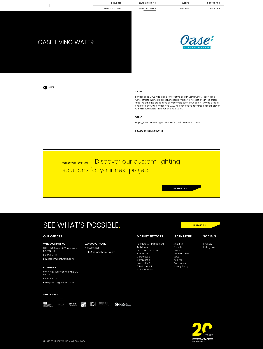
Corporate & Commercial (144, 258)
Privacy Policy (181, 266)
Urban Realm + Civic (148, 250)
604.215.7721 (51, 254)
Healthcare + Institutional (150, 243)
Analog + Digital (78, 341)
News (176, 256)
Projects (178, 247)
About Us (178, 243)
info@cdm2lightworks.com (59, 258)
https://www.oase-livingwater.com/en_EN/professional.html (167, 122)
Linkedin (207, 243)
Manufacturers (181, 253)
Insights (178, 259)
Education (142, 253)
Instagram (209, 247)
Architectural (144, 247)
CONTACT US (199, 225)
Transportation (145, 269)
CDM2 (57, 5)
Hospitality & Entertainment (144, 265)
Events (177, 250)
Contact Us (180, 188)
